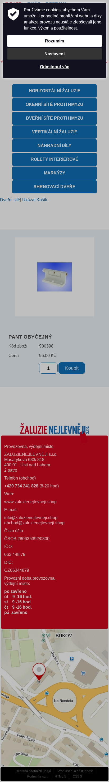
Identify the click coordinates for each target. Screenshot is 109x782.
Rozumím (54, 41)
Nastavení (54, 54)
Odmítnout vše (54, 67)
